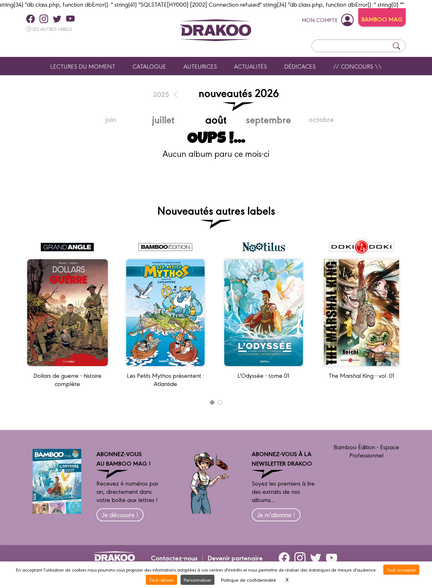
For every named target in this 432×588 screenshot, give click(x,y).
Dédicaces (300, 66)
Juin (110, 119)
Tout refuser (161, 579)
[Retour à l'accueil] (215, 30)
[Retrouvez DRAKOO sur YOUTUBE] (70, 18)
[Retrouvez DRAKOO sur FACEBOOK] (30, 18)
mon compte (320, 19)
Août (215, 119)
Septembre (268, 119)
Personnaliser (197, 579)
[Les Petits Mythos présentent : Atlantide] (165, 368)
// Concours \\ (357, 66)
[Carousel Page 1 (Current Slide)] (212, 402)
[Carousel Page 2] (220, 402)
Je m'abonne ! (276, 514)
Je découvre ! (120, 514)
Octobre (321, 119)
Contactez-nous (174, 557)
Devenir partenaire (235, 557)
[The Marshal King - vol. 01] (361, 368)
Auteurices (200, 66)
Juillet (163, 119)
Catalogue (149, 66)
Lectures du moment (82, 66)
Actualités (250, 66)
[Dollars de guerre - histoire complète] (67, 368)
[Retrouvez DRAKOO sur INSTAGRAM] (44, 18)
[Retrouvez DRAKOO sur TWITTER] (57, 18)
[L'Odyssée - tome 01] (263, 368)
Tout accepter (401, 569)
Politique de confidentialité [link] (248, 579)
